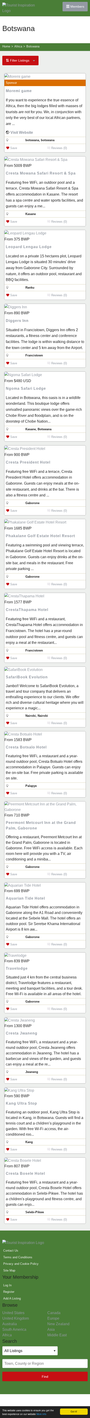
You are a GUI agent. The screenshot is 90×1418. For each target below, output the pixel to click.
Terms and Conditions (17, 1257)
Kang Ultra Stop (21, 1103)
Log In (7, 1285)
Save (13, 148)
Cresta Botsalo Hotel (26, 747)
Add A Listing (12, 1298)
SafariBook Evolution (27, 677)
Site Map (9, 1270)
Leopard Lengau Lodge (29, 247)
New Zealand (58, 1324)
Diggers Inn (17, 321)
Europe (53, 1318)
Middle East (57, 1335)
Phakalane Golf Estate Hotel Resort (40, 536)
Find (45, 1376)
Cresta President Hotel (28, 462)
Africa (7, 1335)
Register (8, 1291)
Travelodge (17, 968)
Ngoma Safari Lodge (26, 388)
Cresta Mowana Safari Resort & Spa (41, 173)
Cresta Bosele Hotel (25, 1173)
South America (14, 1329)
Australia (9, 1324)
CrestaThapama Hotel (27, 610)
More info (41, 1414)
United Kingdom (15, 1318)
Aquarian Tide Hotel (25, 898)
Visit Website (21, 132)
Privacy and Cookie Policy (21, 1263)
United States (13, 1313)
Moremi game (19, 91)
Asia (51, 1329)
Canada (53, 1313)
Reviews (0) (58, 148)
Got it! (74, 1411)
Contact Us (10, 1250)
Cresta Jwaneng (21, 1033)
